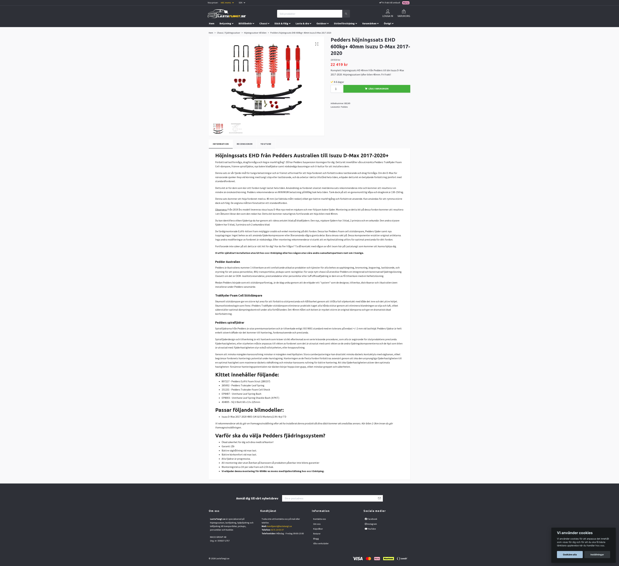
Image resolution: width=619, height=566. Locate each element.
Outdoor (321, 23)
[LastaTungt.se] (226, 13)
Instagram (372, 523)
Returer (317, 533)
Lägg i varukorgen (378, 88)
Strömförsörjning (344, 23)
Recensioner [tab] (245, 144)
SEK (241, 2)
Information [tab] (221, 144)
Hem (211, 23)
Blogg (316, 538)
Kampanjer (215, 30)
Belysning (225, 23)
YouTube (371, 528)
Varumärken (369, 23)
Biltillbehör (245, 23)
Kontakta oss (319, 518)
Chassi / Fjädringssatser (228, 32)
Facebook (372, 518)
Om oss (317, 523)
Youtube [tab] (266, 144)
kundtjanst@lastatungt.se (279, 526)
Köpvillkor (318, 528)
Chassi (263, 23)
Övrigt (387, 23)
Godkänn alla (570, 554)
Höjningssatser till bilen (255, 32)
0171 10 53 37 (277, 529)
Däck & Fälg (281, 23)
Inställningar (597, 554)
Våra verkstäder (321, 543)
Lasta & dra (302, 23)
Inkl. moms (226, 2)
